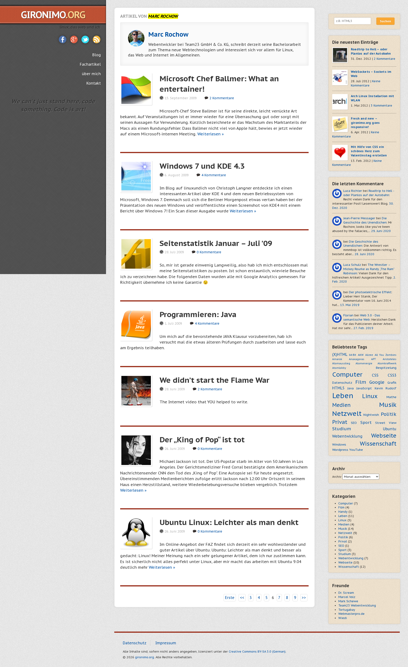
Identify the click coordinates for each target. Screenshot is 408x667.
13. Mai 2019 (349, 305)
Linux (370, 396)
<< (242, 597)
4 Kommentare (213, 175)
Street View (385, 423)
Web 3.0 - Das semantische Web (361, 317)
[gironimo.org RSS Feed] (96, 39)
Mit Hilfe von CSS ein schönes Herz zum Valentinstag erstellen (369, 151)
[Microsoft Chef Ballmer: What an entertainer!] (136, 88)
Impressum (165, 643)
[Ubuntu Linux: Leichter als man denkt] (136, 532)
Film (360, 382)
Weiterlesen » (210, 134)
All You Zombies (385, 355)
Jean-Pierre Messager (359, 218)
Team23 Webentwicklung (357, 605)
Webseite (383, 435)
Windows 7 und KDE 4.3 (202, 166)
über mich (91, 73)
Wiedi (342, 618)
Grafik (391, 382)
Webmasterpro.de (351, 614)
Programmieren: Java (198, 314)
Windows (339, 444)
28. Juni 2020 (364, 254)
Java (350, 388)
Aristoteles (389, 359)
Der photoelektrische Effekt (370, 292)
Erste (229, 597)
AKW (361, 355)
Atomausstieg (341, 363)
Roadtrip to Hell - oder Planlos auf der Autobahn (368, 193)
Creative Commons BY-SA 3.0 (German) (257, 652)
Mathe (391, 397)
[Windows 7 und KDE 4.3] (136, 176)
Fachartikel (90, 64)
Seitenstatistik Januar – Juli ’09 (216, 243)
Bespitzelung (386, 368)
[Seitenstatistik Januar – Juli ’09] (136, 253)
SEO (354, 423)
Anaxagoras (356, 359)
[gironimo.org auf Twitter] (85, 39)
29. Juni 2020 (381, 231)
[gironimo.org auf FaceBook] (62, 39)
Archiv (336, 477)
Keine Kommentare (365, 83)
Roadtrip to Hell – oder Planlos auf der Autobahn (371, 51)
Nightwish (371, 415)
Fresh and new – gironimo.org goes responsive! (365, 122)
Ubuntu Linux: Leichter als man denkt (229, 522)
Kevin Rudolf (386, 388)
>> (304, 597)
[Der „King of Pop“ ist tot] (136, 449)
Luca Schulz (352, 265)
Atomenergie (364, 363)
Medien (341, 405)
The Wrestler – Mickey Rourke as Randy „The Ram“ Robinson (368, 269)
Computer (347, 374)
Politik (388, 414)
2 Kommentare (221, 98)
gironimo (53, 15)
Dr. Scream (346, 593)
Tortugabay (346, 610)
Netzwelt (346, 413)
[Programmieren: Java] (136, 324)
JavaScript (364, 388)
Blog (96, 54)
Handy (343, 512)
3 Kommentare (381, 105)
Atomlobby (339, 368)
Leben (342, 395)
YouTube (356, 450)
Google (376, 382)
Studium (341, 428)
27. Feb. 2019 (363, 328)
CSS (375, 375)
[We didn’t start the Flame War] (136, 390)
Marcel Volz (346, 597)
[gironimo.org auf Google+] (74, 39)
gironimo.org (144, 657)
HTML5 (338, 388)
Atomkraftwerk (387, 363)
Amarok (337, 359)
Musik (387, 405)
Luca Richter (352, 191)
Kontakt (93, 83)
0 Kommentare (209, 252)
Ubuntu (389, 428)
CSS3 (392, 375)
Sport (366, 422)
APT (373, 359)
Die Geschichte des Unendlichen (365, 220)
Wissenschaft (378, 443)
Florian (348, 315)
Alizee (369, 355)
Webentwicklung (347, 436)
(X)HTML (339, 354)
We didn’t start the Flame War (214, 380)
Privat (339, 421)
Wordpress (340, 450)
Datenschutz (342, 382)
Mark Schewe (348, 601)
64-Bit (352, 355)
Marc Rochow (168, 34)
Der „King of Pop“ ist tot (202, 439)
